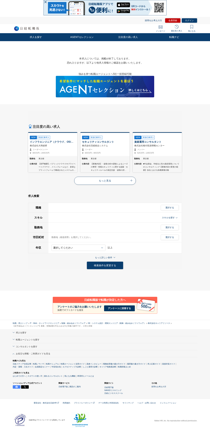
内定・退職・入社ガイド (23, 367)
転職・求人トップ (20, 323)
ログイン (189, 20)
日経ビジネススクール (113, 393)
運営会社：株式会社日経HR (45, 403)
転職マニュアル (52, 364)
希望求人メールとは (85, 376)
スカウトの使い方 (35, 376)
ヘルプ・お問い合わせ (146, 403)
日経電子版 (109, 387)
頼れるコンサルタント (53, 376)
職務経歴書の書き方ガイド (114, 364)
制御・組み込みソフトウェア (73, 323)
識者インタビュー (94, 364)
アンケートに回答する (119, 308)
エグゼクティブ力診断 (72, 367)
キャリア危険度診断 (107, 367)
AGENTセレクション (82, 37)
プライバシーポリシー (83, 403)
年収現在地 (56, 367)
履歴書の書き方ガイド (136, 364)
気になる (192, 31)
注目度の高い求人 (128, 37)
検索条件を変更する (105, 265)
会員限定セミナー (42, 367)
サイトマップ (128, 403)
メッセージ (160, 31)
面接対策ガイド (168, 364)
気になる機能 (69, 376)
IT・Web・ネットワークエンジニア (44, 323)
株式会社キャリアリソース (159, 323)
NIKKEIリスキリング (112, 390)
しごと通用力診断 (90, 367)
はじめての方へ (19, 376)
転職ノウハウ (38, 364)
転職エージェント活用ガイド (73, 364)
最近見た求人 (176, 31)
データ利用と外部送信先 (108, 403)
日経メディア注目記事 (22, 364)
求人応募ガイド (153, 364)
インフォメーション (168, 403)
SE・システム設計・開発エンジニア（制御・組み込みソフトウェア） (117, 323)
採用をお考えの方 (153, 20)
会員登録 (172, 20)
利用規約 (66, 403)
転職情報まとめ (124, 367)
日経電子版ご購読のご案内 (70, 387)
